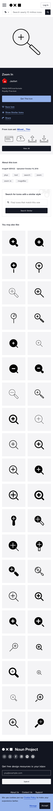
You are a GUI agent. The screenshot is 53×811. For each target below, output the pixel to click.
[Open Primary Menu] (4, 5)
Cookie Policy (30, 797)
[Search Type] (6, 12)
